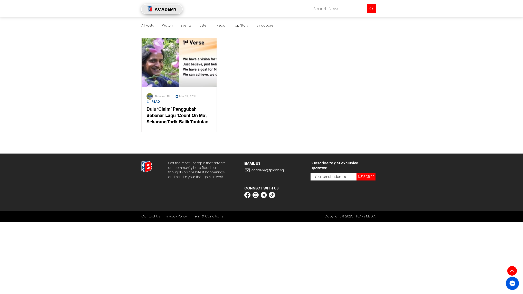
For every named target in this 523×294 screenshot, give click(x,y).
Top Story (241, 25)
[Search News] (371, 8)
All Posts (147, 25)
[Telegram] (264, 195)
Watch (167, 25)
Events (186, 25)
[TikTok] (272, 195)
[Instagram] (256, 195)
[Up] (512, 271)
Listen (204, 25)
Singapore (265, 25)
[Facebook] (247, 195)
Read (221, 25)
